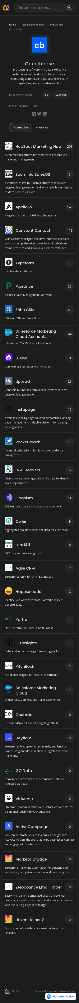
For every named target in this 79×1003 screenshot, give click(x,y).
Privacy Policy (67, 991)
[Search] (69, 8)
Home (12, 24)
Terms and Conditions (46, 991)
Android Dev (56, 24)
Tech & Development (32, 24)
